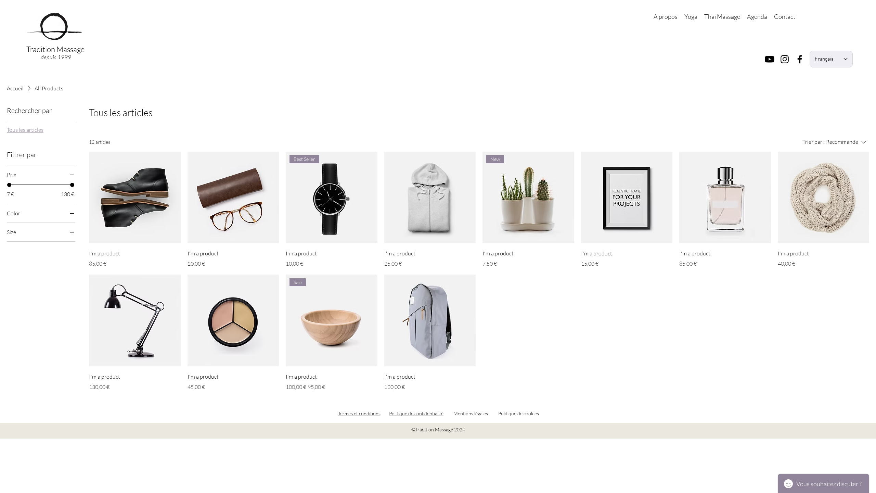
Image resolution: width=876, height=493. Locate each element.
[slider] (9, 185)
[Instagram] (784, 59)
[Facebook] (799, 59)
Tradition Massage (56, 49)
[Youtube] (769, 59)
